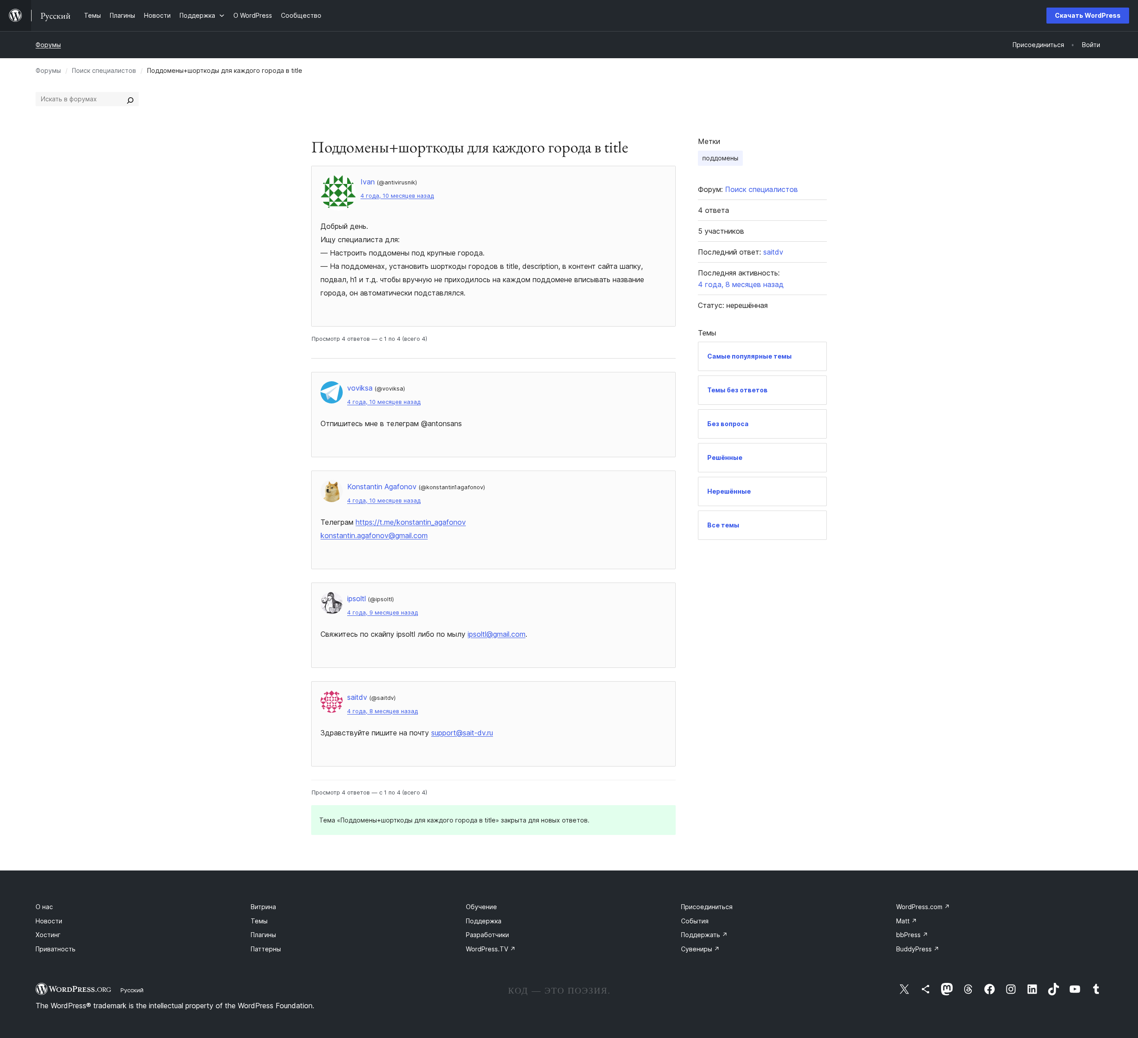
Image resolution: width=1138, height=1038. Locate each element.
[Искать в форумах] (130, 99)
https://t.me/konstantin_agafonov (411, 522)
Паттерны (266, 949)
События (695, 921)
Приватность (56, 949)
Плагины (263, 934)
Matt (906, 921)
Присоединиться (707, 906)
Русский (132, 990)
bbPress (912, 934)
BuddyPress (917, 949)
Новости (49, 921)
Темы (259, 921)
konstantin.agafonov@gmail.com (374, 535)
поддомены (720, 158)
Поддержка (483, 921)
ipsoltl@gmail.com (496, 634)
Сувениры (700, 949)
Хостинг (48, 934)
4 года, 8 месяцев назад (382, 711)
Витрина (263, 906)
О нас (44, 906)
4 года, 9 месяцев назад (382, 612)
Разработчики (487, 934)
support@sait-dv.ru (462, 732)
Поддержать (704, 934)
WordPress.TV (491, 949)
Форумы (48, 44)
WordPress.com (923, 906)
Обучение (481, 906)
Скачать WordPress (1088, 15)
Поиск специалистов (104, 70)
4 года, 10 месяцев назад (397, 195)
